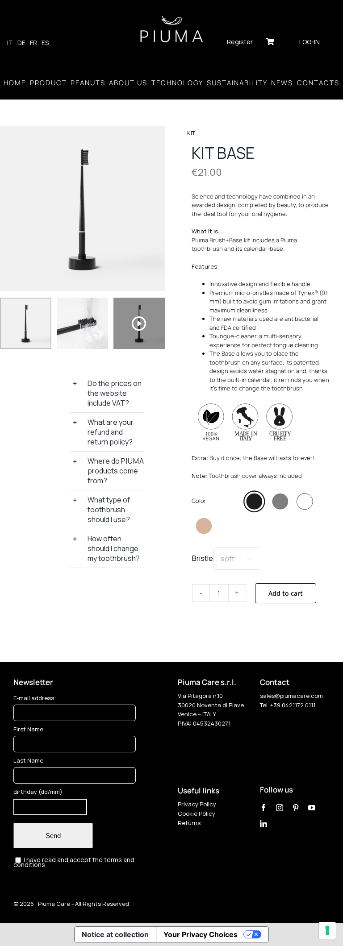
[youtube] (311, 807)
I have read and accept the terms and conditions (73, 862)
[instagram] (279, 807)
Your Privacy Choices (200, 934)
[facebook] (263, 807)
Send (53, 835)
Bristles (204, 558)
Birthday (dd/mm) (38, 792)
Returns (189, 823)
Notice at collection (115, 934)
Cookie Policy (196, 813)
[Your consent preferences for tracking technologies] (327, 930)
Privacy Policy (197, 804)
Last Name (28, 760)
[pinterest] (295, 807)
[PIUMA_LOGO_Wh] (171, 17)
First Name (28, 729)
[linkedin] (263, 823)
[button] (107, 393)
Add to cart (285, 593)
